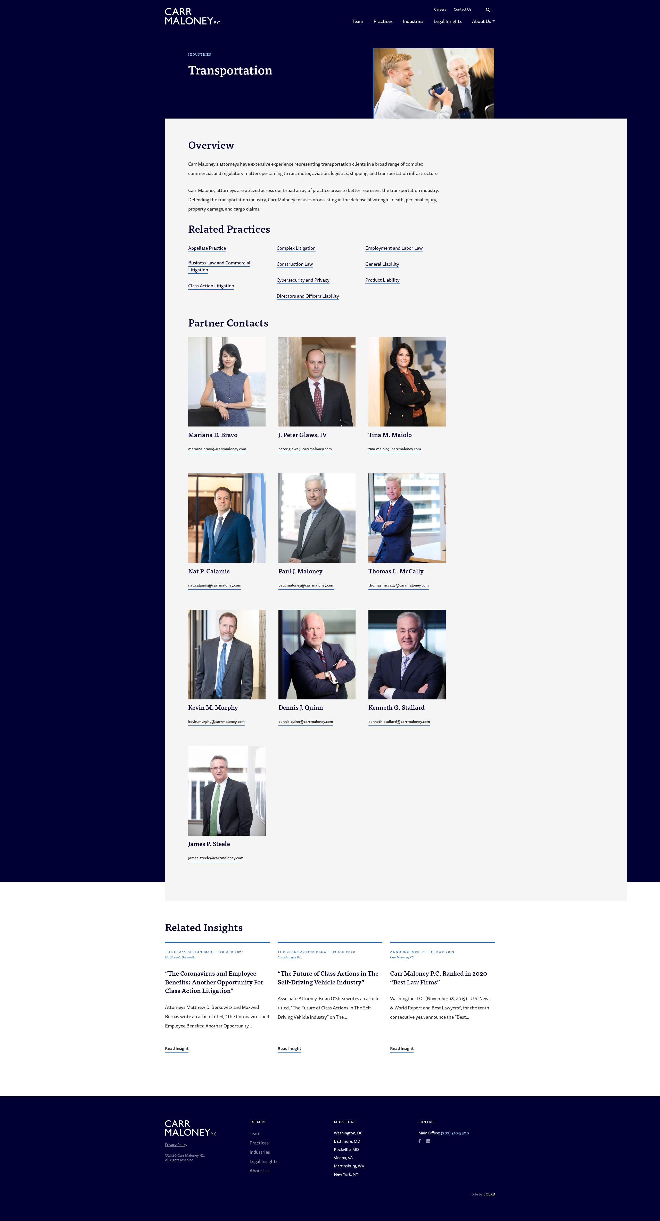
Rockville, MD (346, 1149)
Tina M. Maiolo (390, 434)
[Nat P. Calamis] (227, 517)
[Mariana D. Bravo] (227, 381)
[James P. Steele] (227, 790)
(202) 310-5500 (455, 1133)
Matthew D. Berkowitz (180, 957)
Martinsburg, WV (349, 1166)
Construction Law (295, 263)
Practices (383, 21)
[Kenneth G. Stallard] (407, 653)
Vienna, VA (343, 1157)
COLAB (489, 1194)
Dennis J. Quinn (300, 707)
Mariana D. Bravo (212, 434)
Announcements (407, 951)
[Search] (488, 9)
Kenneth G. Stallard (396, 707)
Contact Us (462, 9)
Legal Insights (448, 21)
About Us (481, 21)
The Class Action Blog (189, 951)
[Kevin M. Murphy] (227, 653)
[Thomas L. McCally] (407, 517)
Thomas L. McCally (396, 571)
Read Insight (176, 1048)
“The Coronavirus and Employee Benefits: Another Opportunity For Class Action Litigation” (214, 981)
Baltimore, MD (347, 1141)
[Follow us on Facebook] (419, 1141)
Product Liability (382, 279)
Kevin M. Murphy (213, 707)
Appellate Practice (207, 248)
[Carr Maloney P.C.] (193, 16)
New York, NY (346, 1174)
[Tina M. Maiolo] (407, 381)
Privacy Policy (176, 1145)
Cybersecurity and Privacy (303, 279)
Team (357, 21)
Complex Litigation (296, 248)
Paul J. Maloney (300, 571)
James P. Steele (209, 843)
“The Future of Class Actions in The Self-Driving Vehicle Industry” (328, 977)
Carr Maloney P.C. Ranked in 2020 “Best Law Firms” (438, 977)
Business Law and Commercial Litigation (219, 266)
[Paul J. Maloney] (317, 517)
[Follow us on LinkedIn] (428, 1141)
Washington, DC (348, 1133)
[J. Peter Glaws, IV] (317, 381)
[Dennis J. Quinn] (317, 653)
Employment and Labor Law (394, 248)
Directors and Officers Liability (308, 295)
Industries (413, 21)
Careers (440, 9)
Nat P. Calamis (209, 571)
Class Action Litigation (211, 285)
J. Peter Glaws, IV (302, 434)
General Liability (382, 263)
